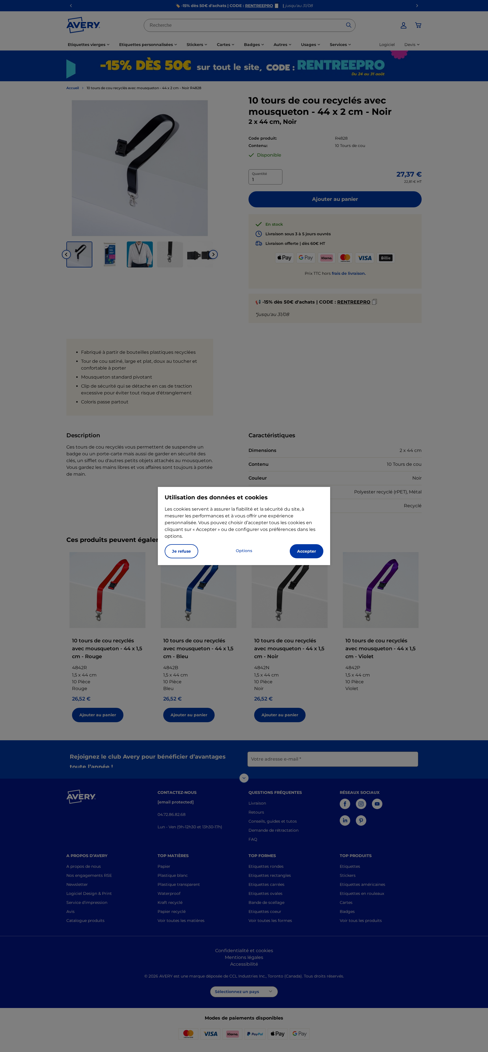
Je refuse (181, 551)
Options (244, 550)
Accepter (306, 551)
